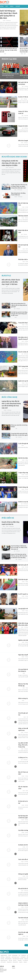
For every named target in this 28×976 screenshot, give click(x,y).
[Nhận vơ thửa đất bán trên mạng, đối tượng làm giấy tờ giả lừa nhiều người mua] (8, 733)
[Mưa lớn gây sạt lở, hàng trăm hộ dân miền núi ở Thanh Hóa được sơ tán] (8, 718)
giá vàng (2, 958)
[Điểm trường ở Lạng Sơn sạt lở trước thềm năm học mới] (8, 703)
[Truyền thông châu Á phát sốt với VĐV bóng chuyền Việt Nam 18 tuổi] (8, 492)
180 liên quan (8, 20)
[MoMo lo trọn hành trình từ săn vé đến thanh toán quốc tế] (8, 507)
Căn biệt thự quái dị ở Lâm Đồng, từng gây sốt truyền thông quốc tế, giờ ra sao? (19, 314)
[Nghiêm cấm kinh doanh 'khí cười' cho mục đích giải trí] (8, 645)
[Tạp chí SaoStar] (3, 77)
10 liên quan (11, 77)
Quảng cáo (1, 971)
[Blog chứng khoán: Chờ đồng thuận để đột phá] (6, 195)
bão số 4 (14, 960)
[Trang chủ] (4, 2)
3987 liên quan (19, 189)
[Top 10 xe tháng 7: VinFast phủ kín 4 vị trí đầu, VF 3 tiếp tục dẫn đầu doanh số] (6, 548)
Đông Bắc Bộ (9, 962)
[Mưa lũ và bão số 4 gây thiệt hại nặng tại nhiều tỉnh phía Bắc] (8, 357)
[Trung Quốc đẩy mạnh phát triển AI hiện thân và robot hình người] (6, 436)
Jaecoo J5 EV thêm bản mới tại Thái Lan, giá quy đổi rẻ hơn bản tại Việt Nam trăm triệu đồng (19, 556)
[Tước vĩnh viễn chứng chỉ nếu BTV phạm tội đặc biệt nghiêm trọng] (8, 864)
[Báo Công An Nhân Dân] (20, 717)
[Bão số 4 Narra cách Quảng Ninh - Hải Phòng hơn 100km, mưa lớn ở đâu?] (8, 777)
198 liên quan (11, 526)
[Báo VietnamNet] (19, 115)
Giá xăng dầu (23, 957)
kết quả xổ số (15, 962)
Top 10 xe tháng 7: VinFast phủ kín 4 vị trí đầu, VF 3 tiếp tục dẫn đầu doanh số (19, 547)
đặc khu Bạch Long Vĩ (15, 957)
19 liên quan (9, 410)
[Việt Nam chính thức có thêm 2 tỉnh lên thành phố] (8, 221)
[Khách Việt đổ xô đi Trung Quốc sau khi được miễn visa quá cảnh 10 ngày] (8, 235)
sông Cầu (20, 962)
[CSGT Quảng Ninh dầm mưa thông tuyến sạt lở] (8, 371)
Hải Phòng (2, 957)
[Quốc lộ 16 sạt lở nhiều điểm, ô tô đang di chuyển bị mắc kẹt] (8, 386)
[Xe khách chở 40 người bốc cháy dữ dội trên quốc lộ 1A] (8, 850)
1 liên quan (26, 142)
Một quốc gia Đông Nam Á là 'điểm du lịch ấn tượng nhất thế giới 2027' (19, 305)
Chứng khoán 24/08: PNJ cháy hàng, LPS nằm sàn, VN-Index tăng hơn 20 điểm (11, 163)
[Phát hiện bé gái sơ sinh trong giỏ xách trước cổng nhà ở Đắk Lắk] (8, 584)
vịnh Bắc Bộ (23, 955)
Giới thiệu (1, 968)
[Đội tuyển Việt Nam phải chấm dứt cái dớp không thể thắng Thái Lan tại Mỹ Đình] (8, 87)
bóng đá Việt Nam (4, 960)
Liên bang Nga (14, 955)
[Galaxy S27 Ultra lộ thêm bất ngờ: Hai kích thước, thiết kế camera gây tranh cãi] (8, 116)
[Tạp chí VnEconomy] (12, 196)
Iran (19, 955)
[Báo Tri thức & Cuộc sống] (20, 847)
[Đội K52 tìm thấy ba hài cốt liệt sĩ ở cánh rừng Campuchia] (8, 463)
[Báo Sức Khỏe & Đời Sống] (19, 596)
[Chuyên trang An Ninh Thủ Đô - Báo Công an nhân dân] (19, 732)
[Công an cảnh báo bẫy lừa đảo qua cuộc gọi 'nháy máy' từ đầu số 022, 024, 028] (9, 42)
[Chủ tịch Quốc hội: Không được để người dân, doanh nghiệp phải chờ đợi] (8, 250)
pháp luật (26, 958)
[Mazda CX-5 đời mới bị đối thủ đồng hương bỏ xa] (8, 131)
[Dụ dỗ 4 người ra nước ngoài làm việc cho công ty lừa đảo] (8, 599)
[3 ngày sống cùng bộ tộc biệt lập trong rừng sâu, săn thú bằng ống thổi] (8, 477)
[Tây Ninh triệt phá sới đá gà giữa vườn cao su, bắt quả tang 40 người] (8, 922)
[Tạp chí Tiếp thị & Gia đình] (2, 410)
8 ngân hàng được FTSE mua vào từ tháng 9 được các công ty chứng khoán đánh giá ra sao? (19, 186)
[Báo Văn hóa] (21, 77)
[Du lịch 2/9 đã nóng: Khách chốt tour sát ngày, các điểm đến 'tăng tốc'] (8, 102)
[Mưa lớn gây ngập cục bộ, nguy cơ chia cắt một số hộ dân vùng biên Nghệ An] (8, 937)
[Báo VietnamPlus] (13, 437)
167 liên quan (20, 196)
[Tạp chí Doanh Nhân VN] (12, 189)
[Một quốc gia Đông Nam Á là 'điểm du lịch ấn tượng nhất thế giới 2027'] (6, 306)
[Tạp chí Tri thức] (19, 99)
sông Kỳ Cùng (8, 957)
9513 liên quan (11, 167)
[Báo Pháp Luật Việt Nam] (19, 832)
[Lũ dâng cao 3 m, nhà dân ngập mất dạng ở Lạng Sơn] (8, 762)
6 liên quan (26, 732)
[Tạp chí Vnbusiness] (3, 167)
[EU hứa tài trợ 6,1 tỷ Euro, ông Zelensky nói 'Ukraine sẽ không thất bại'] (8, 806)
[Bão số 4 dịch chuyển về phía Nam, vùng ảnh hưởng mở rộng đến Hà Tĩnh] (8, 208)
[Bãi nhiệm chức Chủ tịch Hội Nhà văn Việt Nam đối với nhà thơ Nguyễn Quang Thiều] (8, 342)
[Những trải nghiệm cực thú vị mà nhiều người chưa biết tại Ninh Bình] (8, 879)
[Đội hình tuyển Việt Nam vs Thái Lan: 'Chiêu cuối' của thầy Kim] (8, 570)
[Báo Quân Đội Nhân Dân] (20, 936)
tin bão (9, 955)
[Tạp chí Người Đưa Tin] (19, 445)
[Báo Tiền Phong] (19, 86)
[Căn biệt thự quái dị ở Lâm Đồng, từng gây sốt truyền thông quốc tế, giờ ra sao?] (6, 314)
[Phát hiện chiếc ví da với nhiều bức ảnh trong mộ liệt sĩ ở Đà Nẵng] (8, 264)
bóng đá (25, 962)
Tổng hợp (13, 968)
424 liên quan (25, 503)
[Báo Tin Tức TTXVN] (1, 20)
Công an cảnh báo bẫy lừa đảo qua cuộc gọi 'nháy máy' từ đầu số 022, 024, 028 (8, 50)
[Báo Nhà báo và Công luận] (13, 559)
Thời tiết (10, 960)
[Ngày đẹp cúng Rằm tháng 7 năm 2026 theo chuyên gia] (8, 660)
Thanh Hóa (19, 960)
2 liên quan (20, 437)
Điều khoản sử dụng (3, 969)
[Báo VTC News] (1, 53)
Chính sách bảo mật (3, 970)
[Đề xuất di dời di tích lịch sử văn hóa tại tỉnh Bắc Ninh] (8, 893)
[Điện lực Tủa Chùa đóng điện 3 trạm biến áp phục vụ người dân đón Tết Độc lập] (8, 689)
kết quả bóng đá (8, 958)
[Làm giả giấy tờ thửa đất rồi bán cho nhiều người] (8, 613)
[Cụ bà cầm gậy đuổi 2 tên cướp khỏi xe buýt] (8, 448)
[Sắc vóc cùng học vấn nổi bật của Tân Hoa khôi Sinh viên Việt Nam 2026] (8, 791)
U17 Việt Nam (25, 960)
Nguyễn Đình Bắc (4, 955)
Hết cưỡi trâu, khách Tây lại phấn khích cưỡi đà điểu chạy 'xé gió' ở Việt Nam (11, 282)
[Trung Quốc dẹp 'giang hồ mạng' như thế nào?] (8, 327)
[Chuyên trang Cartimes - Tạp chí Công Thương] (12, 551)
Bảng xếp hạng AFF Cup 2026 (18, 958)
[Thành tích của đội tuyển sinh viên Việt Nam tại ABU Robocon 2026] (10, 68)
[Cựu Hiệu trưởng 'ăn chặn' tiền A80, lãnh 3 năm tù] (8, 835)
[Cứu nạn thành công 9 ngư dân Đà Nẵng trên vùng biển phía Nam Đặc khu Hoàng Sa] (8, 674)
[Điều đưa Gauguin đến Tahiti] (8, 145)
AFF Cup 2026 (3, 962)
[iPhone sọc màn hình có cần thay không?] (6, 427)
